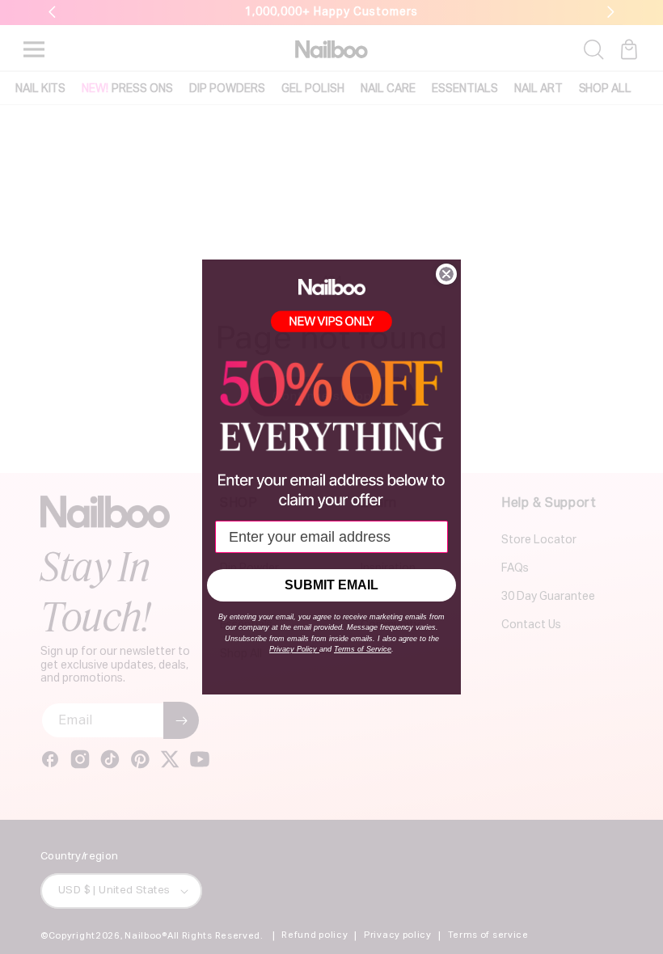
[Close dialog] (446, 274)
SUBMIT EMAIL (331, 585)
